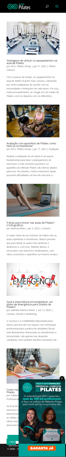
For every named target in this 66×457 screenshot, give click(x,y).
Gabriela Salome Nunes (23, 310)
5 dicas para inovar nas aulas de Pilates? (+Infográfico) (30, 224)
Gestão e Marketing (26, 313)
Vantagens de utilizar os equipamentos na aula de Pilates (32, 62)
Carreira (46, 228)
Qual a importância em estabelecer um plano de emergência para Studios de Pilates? (30, 304)
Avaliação (54, 149)
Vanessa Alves (18, 228)
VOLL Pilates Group (21, 66)
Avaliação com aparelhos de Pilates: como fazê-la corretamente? (31, 145)
